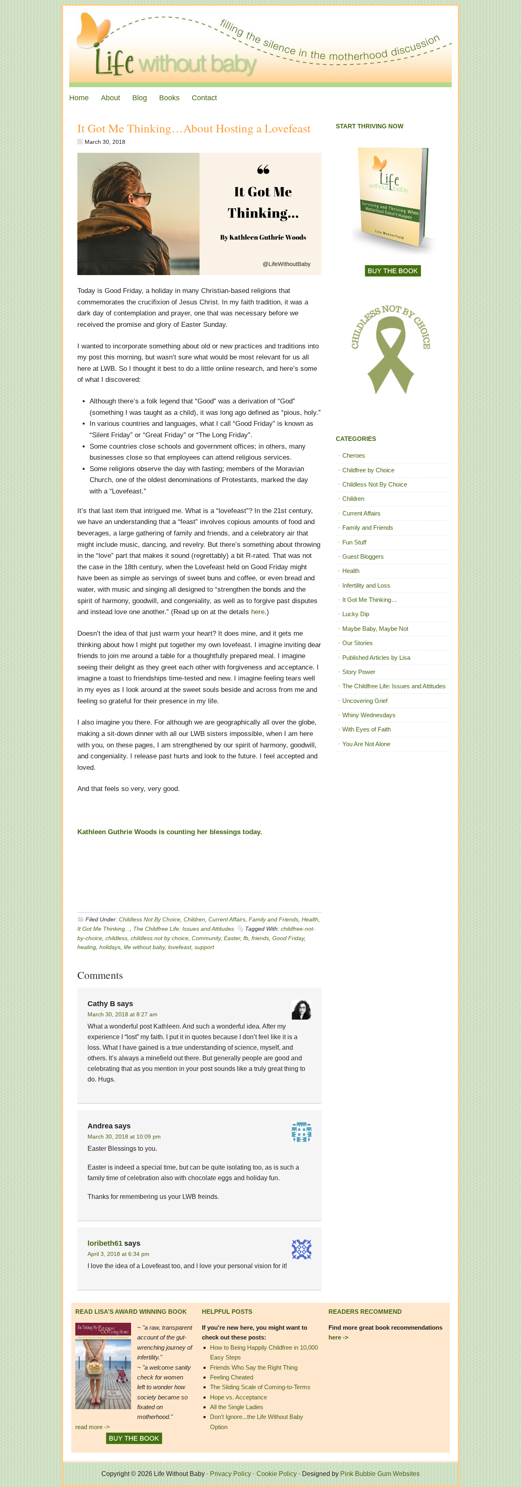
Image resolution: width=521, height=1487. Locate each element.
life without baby (144, 947)
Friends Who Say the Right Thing (254, 1367)
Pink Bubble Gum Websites (380, 1473)
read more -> (92, 1426)
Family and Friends (273, 919)
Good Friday (288, 938)
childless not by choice (159, 938)
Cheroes (353, 455)
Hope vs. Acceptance (238, 1397)
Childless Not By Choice (149, 919)
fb (245, 938)
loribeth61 (105, 1243)
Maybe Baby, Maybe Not (375, 628)
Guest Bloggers (363, 556)
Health (310, 919)
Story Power (358, 671)
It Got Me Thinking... (103, 928)
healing (86, 947)
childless (116, 938)
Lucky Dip (355, 613)
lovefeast (179, 947)
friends (260, 938)
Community (206, 938)
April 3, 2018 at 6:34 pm (118, 1254)
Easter (232, 938)
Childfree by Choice (368, 470)
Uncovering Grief (364, 700)
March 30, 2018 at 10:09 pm (124, 1136)
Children (194, 919)
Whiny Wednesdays (369, 715)
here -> (338, 1337)
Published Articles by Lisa (376, 657)
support (204, 947)
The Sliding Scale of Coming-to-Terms (260, 1386)
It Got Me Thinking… (369, 599)
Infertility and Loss (366, 585)
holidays (109, 947)
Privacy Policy (230, 1473)
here (258, 612)
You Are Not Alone (366, 743)
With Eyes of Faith (366, 729)
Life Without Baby (260, 46)
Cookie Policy (276, 1473)
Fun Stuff (354, 542)
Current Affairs (226, 919)
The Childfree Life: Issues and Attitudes (183, 928)
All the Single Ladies (236, 1406)
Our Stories (357, 642)
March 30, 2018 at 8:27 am (123, 1014)
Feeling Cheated (231, 1377)
